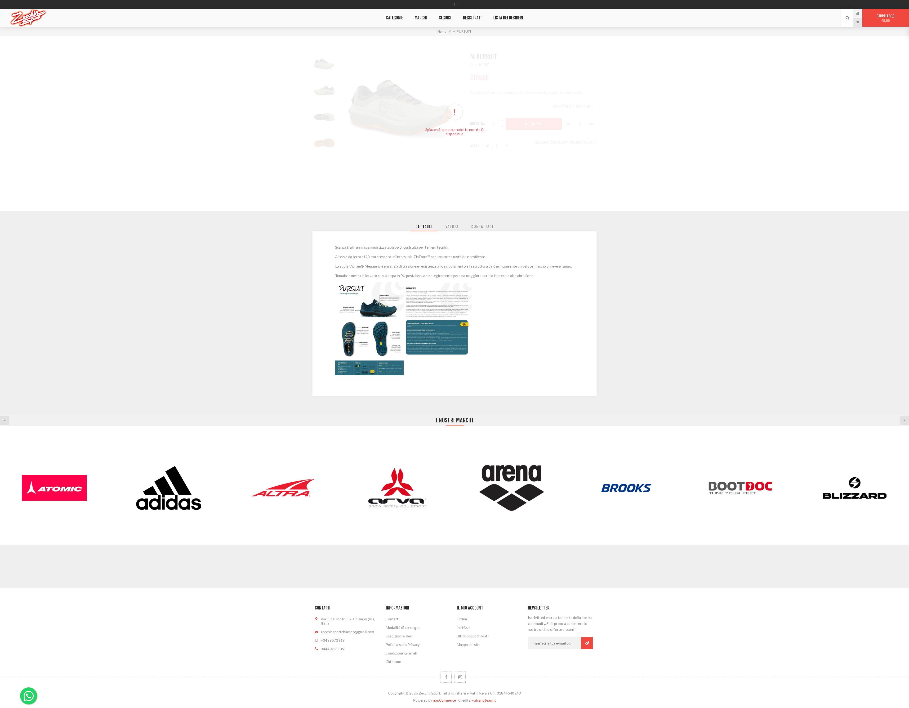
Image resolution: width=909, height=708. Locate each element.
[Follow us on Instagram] (460, 677)
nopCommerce (444, 700)
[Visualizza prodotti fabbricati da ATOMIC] (54, 488)
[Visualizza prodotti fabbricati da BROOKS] (626, 488)
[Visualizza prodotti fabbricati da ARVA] (397, 488)
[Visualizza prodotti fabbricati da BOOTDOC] (740, 488)
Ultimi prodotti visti (472, 636)
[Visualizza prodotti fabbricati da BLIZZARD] (854, 488)
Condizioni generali (401, 653)
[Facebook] (446, 677)
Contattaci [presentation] (482, 226)
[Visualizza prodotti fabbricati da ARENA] (511, 488)
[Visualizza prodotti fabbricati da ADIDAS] (168, 488)
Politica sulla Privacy (403, 644)
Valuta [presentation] (452, 226)
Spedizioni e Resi (399, 636)
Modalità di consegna (403, 627)
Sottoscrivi (587, 643)
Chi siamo (393, 661)
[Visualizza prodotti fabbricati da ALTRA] (283, 488)
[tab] (424, 226)
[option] (168, 488)
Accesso (861, 13)
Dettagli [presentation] (424, 226)
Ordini (462, 619)
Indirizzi (463, 627)
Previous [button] (4, 420)
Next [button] (904, 420)
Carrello (885, 18)
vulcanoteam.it (484, 700)
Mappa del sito (469, 644)
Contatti (393, 619)
